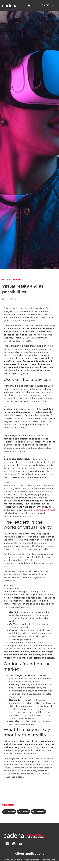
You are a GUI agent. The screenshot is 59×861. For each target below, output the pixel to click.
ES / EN (46, 5)
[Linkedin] (7, 844)
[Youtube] (20, 844)
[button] (29, 5)
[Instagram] (13, 844)
